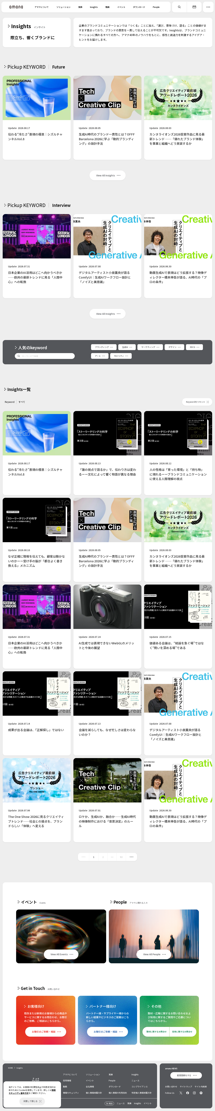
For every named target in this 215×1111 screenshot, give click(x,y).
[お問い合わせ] (194, 7)
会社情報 (90, 1086)
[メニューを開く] (208, 7)
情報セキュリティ (71, 1092)
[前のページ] (83, 857)
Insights (94, 7)
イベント (121, 7)
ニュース (135, 1080)
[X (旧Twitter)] (181, 1093)
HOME (10, 1068)
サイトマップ (186, 1086)
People (156, 7)
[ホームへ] (16, 7)
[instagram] (194, 1093)
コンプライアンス (140, 1086)
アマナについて (42, 7)
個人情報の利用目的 (118, 1092)
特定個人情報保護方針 (142, 1092)
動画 (107, 7)
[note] (201, 1093)
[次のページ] (131, 857)
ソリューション (63, 7)
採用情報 (67, 1080)
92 (121, 857)
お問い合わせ (171, 1086)
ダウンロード (139, 7)
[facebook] (187, 1093)
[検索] (179, 7)
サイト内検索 (201, 1086)
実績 (80, 7)
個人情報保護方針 (94, 1092)
